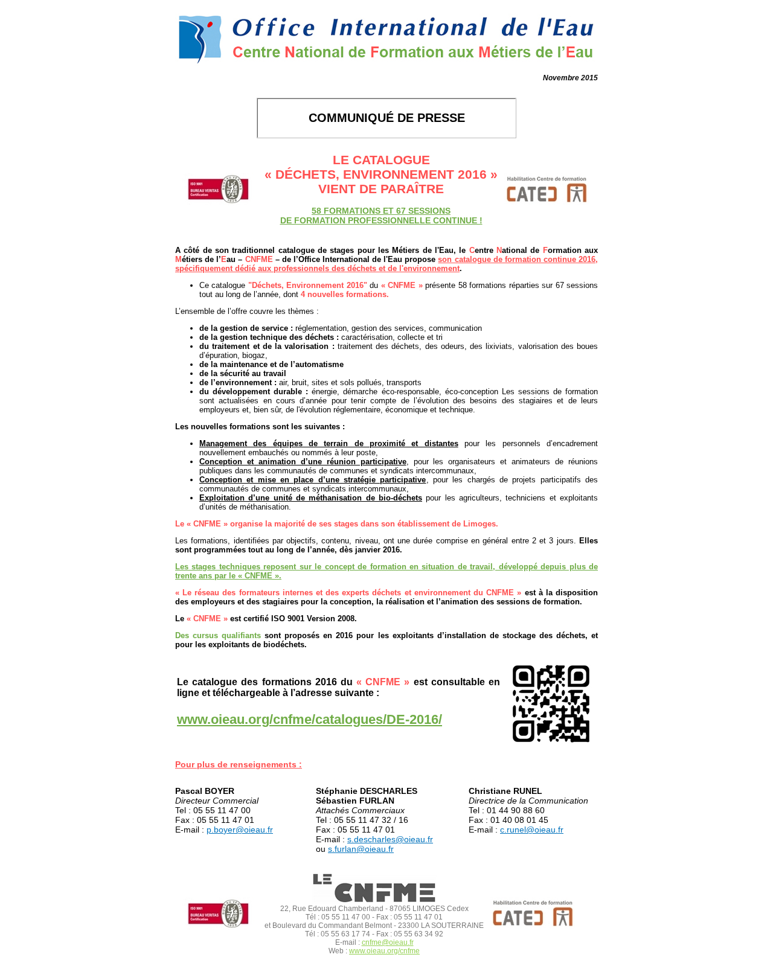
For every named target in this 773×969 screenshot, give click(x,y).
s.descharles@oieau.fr (390, 839)
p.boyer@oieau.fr (240, 829)
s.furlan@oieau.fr (361, 849)
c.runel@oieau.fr (531, 829)
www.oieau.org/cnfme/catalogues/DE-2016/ (309, 719)
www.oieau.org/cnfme (384, 951)
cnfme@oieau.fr (388, 942)
